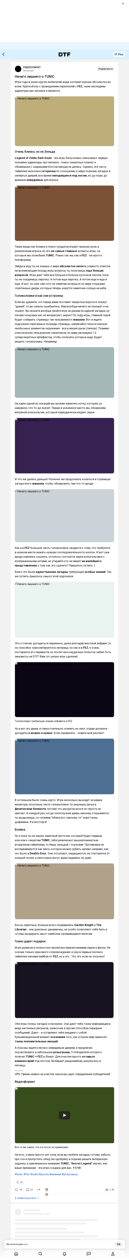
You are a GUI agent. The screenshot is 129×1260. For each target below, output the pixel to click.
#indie (34, 1174)
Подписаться (105, 69)
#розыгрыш (70, 1174)
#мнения (55, 1174)
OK (118, 1244)
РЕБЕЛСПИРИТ (32, 67)
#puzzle (44, 1174)
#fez (27, 1174)
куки (25, 1244)
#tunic (19, 1174)
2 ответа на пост (25, 1198)
